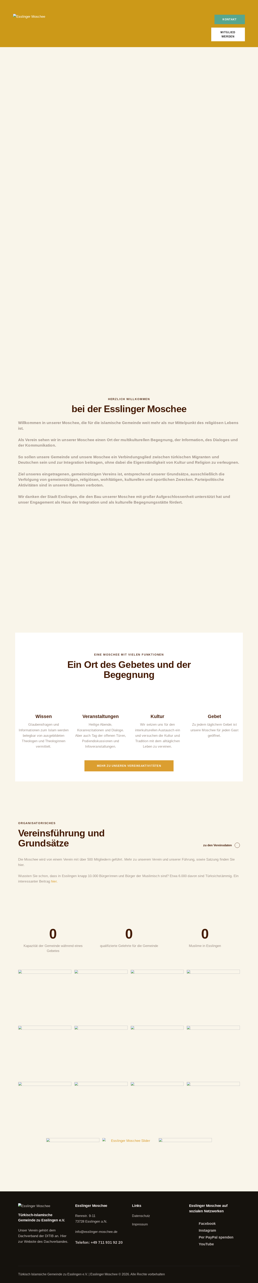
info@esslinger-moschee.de (96, 1232)
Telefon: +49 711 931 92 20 (99, 1242)
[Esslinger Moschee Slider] (129, 1164)
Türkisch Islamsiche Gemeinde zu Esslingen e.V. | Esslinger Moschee (68, 1274)
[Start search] (241, 9)
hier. (54, 881)
